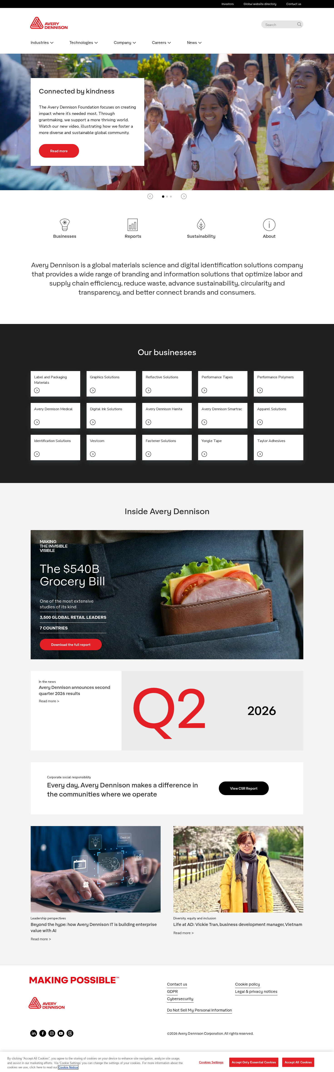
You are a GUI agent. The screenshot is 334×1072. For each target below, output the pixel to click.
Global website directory (260, 4)
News (192, 42)
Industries (40, 42)
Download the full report (70, 644)
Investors (228, 4)
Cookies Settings (211, 1062)
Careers (159, 42)
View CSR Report (243, 788)
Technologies (81, 42)
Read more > (49, 701)
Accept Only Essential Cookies (254, 1062)
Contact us (293, 4)
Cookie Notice (68, 1067)
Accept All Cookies (298, 1062)
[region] (167, 1062)
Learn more (59, 159)
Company (122, 42)
